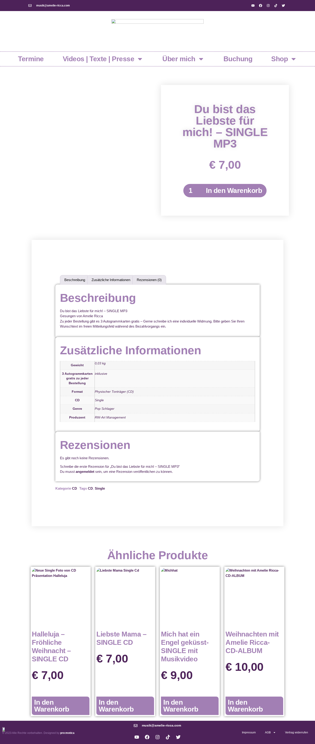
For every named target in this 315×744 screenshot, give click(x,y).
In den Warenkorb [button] (51, 705)
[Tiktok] (276, 5)
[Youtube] (253, 5)
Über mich (178, 59)
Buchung (238, 59)
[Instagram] (268, 5)
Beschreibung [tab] (74, 280)
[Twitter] (283, 5)
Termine (31, 59)
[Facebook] (260, 5)
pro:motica (67, 733)
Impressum (249, 732)
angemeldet (85, 472)
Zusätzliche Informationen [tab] (111, 280)
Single (100, 488)
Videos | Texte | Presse (98, 59)
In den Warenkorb (234, 190)
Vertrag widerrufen (296, 732)
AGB (268, 732)
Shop (279, 59)
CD (74, 488)
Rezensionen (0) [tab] (149, 280)
